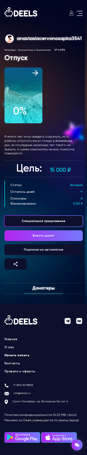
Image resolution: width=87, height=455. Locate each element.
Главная (10, 339)
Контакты (12, 363)
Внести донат (43, 235)
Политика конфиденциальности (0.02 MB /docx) (40, 415)
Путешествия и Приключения (34, 50)
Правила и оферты (19, 371)
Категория (10, 50)
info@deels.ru (22, 393)
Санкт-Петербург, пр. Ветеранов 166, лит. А (40, 401)
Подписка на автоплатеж (43, 249)
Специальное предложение (43, 221)
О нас (9, 347)
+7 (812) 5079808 (23, 385)
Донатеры (43, 288)
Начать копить (17, 355)
